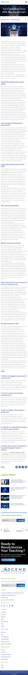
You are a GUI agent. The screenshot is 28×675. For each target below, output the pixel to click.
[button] (16, 467)
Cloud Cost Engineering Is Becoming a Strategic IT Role (17, 504)
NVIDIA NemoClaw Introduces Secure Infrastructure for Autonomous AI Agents (17, 497)
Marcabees (14, 673)
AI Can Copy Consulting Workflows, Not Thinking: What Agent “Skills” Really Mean (18, 481)
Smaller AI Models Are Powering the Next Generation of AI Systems (18, 489)
